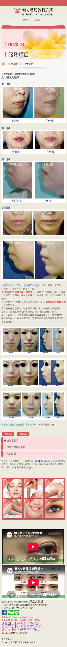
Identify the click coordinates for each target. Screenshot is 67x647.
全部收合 (23, 434)
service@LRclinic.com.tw (42, 461)
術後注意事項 (11, 440)
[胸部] (34, 488)
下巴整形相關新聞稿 (14, 447)
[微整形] (34, 508)
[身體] (54, 488)
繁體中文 (27, 20)
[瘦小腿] (13, 508)
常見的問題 (10, 453)
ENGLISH (39, 20)
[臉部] (13, 488)
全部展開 (8, 434)
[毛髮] (54, 508)
